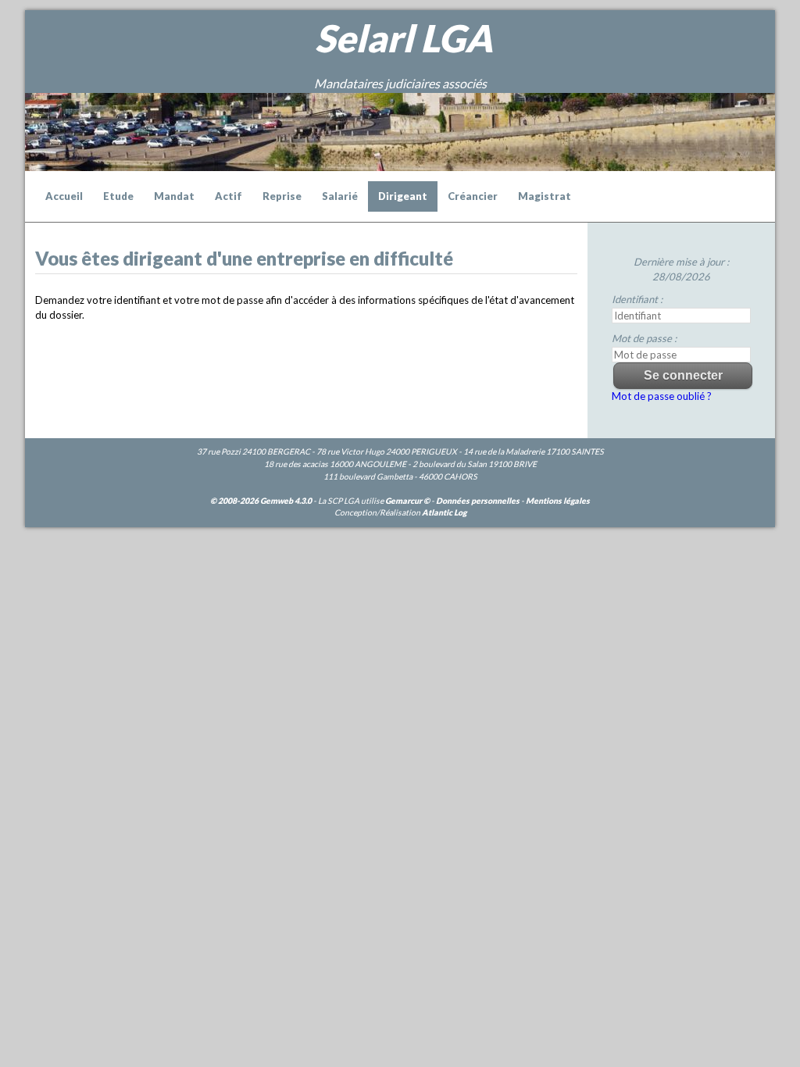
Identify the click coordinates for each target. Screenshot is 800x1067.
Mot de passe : (644, 338)
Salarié (340, 196)
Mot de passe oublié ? (662, 396)
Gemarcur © (407, 500)
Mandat (174, 196)
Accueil (64, 196)
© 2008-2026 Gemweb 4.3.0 (261, 500)
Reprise (282, 196)
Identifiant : (637, 299)
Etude (118, 196)
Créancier (473, 196)
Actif (228, 196)
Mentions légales (558, 500)
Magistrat (544, 196)
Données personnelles (478, 500)
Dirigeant (402, 196)
